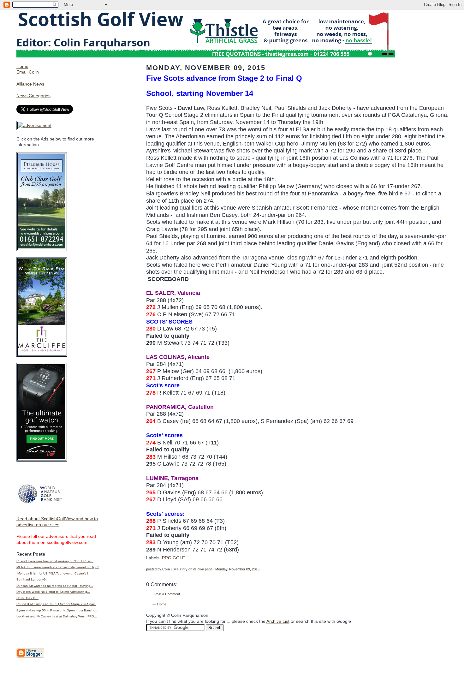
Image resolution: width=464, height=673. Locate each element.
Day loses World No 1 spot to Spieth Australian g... (53, 591)
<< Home (159, 604)
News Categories (33, 95)
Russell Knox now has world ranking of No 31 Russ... (54, 561)
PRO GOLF (173, 557)
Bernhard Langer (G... (32, 579)
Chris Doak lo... (27, 598)
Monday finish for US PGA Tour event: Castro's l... (53, 573)
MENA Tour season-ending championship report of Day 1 (57, 567)
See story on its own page (193, 569)
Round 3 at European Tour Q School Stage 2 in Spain (56, 604)
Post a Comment (167, 594)
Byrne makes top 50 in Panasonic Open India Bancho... (57, 610)
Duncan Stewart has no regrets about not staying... (54, 585)
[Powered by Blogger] (30, 656)
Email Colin (27, 71)
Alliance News (30, 83)
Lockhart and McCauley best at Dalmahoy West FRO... (56, 616)
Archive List (277, 621)
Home (22, 66)
